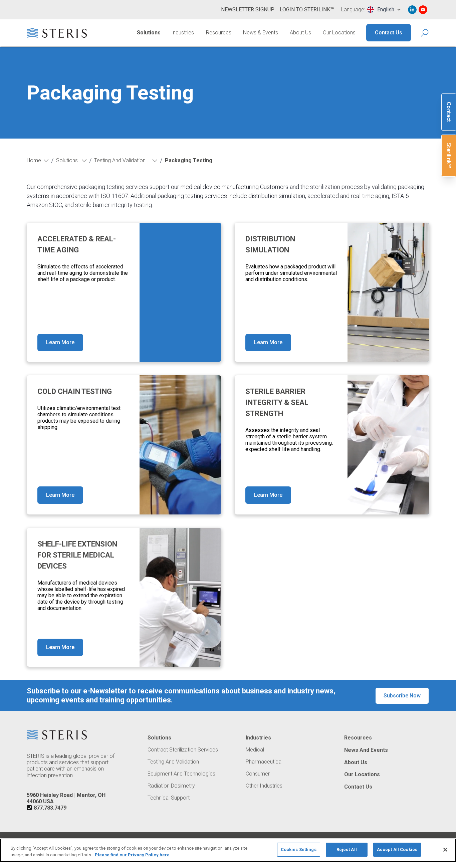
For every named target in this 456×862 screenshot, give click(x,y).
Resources (218, 32)
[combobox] (384, 9)
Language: (353, 10)
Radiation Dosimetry (171, 786)
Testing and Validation (173, 762)
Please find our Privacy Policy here (132, 854)
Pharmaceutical (264, 762)
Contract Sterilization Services (183, 749)
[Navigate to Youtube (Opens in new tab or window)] (423, 9)
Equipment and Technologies (181, 774)
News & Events (260, 32)
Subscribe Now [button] (402, 695)
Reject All (346, 849)
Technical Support (169, 798)
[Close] (445, 849)
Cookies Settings (298, 849)
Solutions (149, 32)
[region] (228, 850)
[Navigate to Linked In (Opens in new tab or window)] (412, 9)
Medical (255, 749)
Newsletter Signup (247, 9)
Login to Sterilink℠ (307, 9)
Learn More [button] (60, 342)
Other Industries (264, 786)
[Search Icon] (425, 33)
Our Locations (339, 32)
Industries (182, 32)
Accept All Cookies (397, 849)
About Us (300, 32)
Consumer (258, 774)
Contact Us (388, 32)
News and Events (366, 750)
